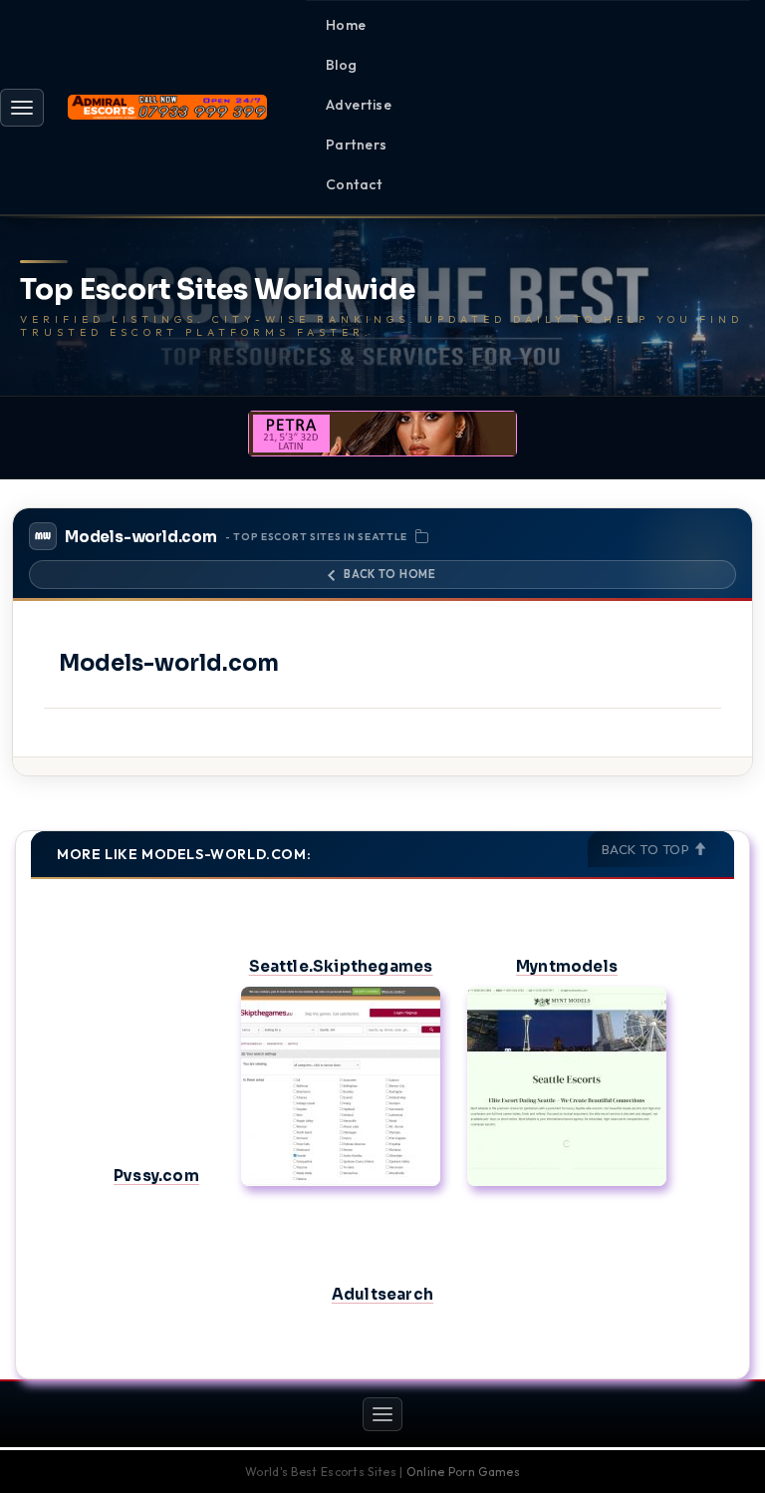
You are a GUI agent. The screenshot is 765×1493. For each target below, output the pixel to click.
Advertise (358, 105)
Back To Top (647, 849)
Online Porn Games (463, 1471)
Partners (356, 144)
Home (346, 25)
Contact (354, 184)
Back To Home (389, 574)
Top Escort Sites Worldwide (217, 290)
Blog (342, 65)
